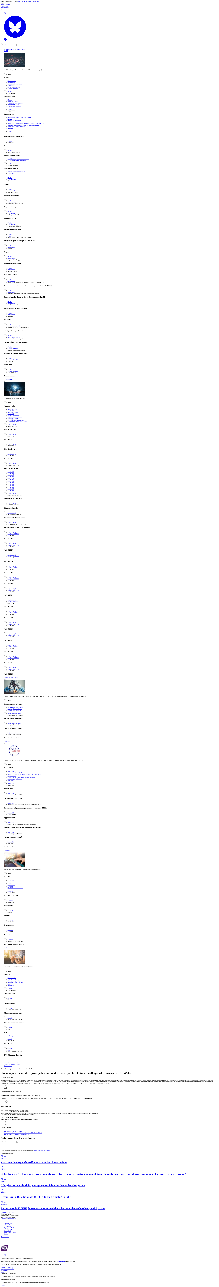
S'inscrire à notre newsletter (8, 1218)
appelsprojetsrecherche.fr (11, 1232)
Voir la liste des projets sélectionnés (13, 1131)
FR (5, 12)
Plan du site (7, 1224)
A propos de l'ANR (9, 1228)
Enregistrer (4, 1285)
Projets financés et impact (11, 1063)
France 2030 (7, 1231)
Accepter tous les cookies (7, 1269)
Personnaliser (4, 1270)
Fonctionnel (4, 1273)
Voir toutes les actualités (7, 1212)
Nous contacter (5, 1237)
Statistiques (4, 1279)
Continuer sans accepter (7, 1267)
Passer (2, 1272)
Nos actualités (8, 1229)
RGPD (6, 1221)
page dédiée (61, 1261)
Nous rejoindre (5, 7)
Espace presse (4, 6)
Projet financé (8, 1066)
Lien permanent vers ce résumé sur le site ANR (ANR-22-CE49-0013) (23, 1133)
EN (5, 13)
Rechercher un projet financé (12, 1064)
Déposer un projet (5, 4)
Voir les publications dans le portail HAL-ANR (17, 1134)
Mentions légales (8, 1223)
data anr (6, 1234)
